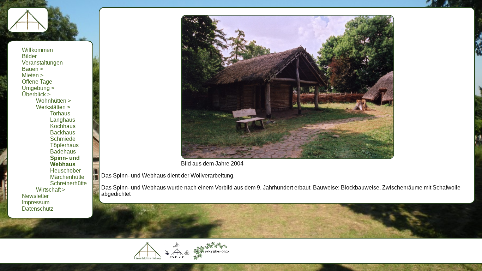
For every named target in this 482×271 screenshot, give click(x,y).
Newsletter (35, 196)
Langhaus (62, 120)
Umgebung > (38, 88)
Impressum (35, 202)
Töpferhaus (64, 145)
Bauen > (32, 69)
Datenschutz (37, 209)
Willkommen (37, 50)
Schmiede (63, 139)
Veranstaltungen (42, 63)
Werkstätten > (53, 107)
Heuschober (65, 171)
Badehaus (63, 152)
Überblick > (36, 94)
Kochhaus (63, 126)
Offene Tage (37, 82)
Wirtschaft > (50, 190)
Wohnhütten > (53, 101)
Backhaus (62, 133)
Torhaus (60, 113)
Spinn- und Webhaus (65, 161)
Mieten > (32, 75)
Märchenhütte (67, 177)
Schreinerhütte (68, 183)
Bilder (29, 56)
